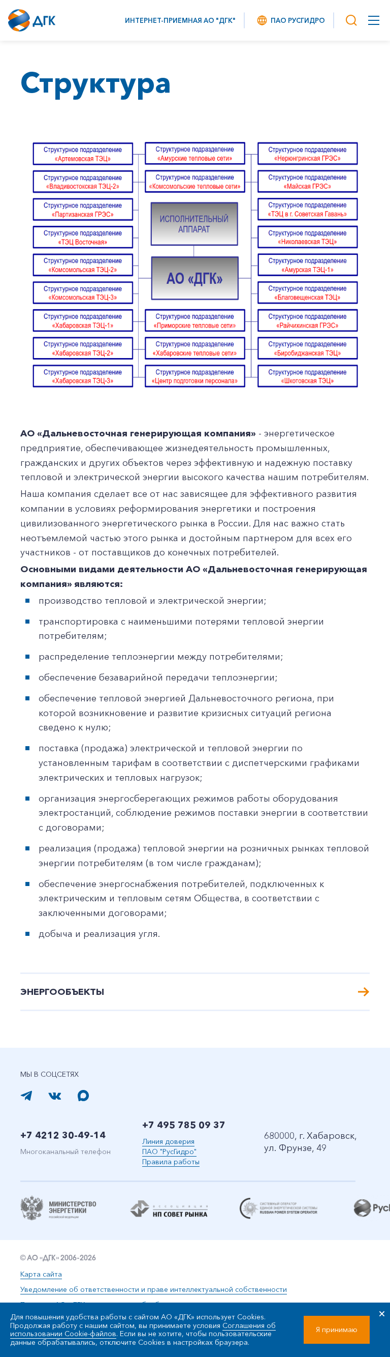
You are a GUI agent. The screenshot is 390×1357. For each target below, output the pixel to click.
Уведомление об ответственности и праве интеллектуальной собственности (153, 1289)
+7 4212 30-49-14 (63, 1135)
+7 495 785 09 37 (183, 1125)
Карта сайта (41, 1274)
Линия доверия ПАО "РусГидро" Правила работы (171, 1151)
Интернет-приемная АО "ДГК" (180, 20)
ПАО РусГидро (298, 20)
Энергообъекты (62, 991)
